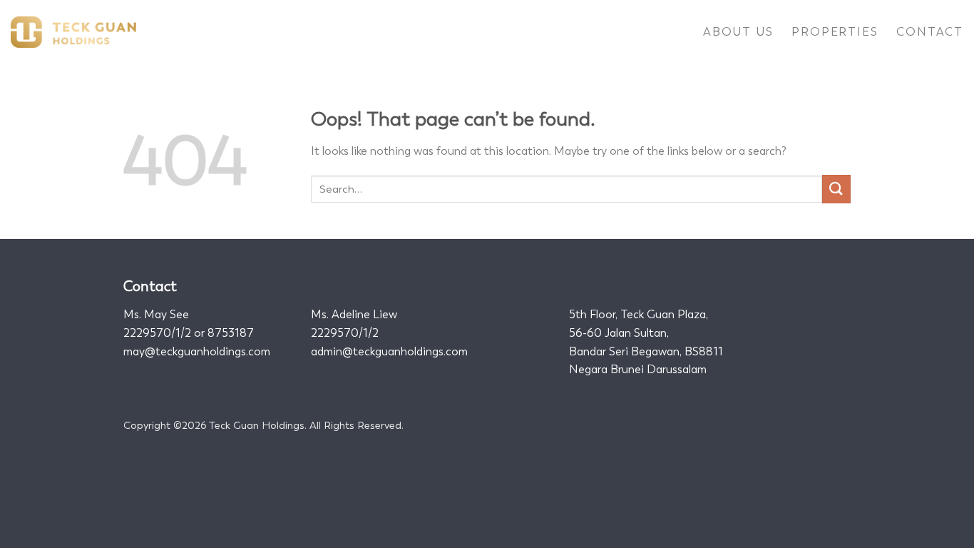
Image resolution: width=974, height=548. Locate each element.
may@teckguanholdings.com (196, 351)
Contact (929, 32)
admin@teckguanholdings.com (389, 351)
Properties (834, 32)
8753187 (230, 333)
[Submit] (836, 189)
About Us (738, 32)
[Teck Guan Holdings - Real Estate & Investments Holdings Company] (73, 32)
